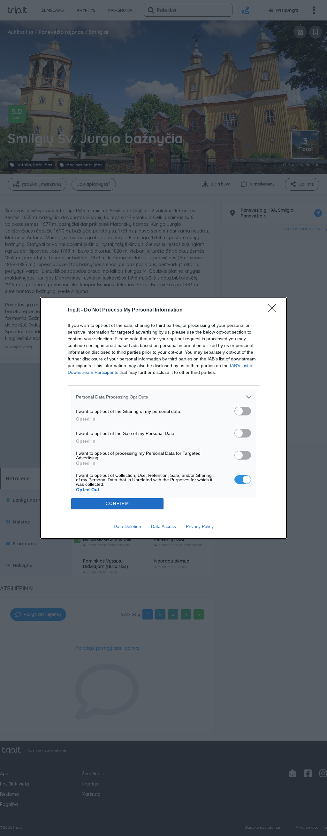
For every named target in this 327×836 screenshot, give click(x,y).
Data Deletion (127, 526)
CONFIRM (117, 503)
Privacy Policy (200, 526)
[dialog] (163, 418)
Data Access (163, 526)
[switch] (242, 411)
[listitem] (163, 397)
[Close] (274, 310)
